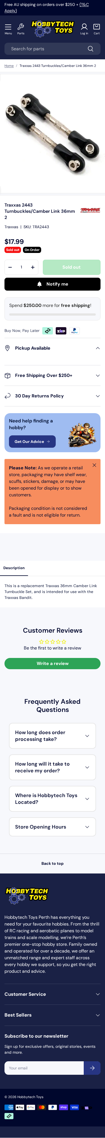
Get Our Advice (29, 441)
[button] (97, 29)
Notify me (57, 284)
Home (9, 65)
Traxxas (11, 226)
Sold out (71, 267)
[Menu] (8, 27)
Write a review (53, 663)
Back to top (52, 863)
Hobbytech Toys (30, 1097)
